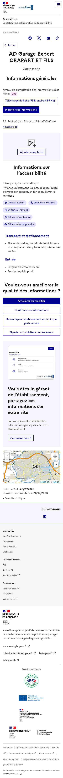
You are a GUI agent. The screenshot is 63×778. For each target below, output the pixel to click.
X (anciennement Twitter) (39, 38)
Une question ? (9, 546)
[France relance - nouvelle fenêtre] (31, 680)
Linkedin (48, 38)
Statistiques (8, 593)
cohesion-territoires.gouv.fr (18, 653)
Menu (58, 4)
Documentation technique (21, 753)
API (4, 564)
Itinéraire (8, 127)
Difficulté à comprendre (21, 224)
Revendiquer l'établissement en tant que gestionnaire (31, 321)
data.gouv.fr (9, 660)
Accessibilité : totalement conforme (32, 747)
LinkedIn (45, 516)
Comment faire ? (20, 438)
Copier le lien (57, 38)
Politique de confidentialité (33, 759)
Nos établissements (12, 536)
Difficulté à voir (16, 202)
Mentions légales (10, 759)
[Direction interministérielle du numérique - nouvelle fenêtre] (31, 732)
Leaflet (43, 481)
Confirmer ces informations (31, 310)
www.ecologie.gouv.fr (15, 646)
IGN (54, 481)
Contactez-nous (10, 598)
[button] (7, 454)
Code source (45, 753)
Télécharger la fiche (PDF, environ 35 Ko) (30, 100)
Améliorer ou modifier (31, 301)
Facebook (30, 38)
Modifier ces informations (21, 110)
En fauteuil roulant (18, 210)
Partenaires (8, 541)
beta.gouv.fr (46, 653)
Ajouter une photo (31, 152)
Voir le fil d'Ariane (11, 32)
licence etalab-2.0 (11, 773)
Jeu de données (10, 575)
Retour (12, 45)
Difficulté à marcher (44, 202)
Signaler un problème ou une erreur (31, 332)
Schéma (6, 570)
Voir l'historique (15, 498)
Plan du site (8, 747)
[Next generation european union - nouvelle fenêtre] (31, 698)
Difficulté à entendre (19, 217)
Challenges (8, 551)
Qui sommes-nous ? (11, 588)
